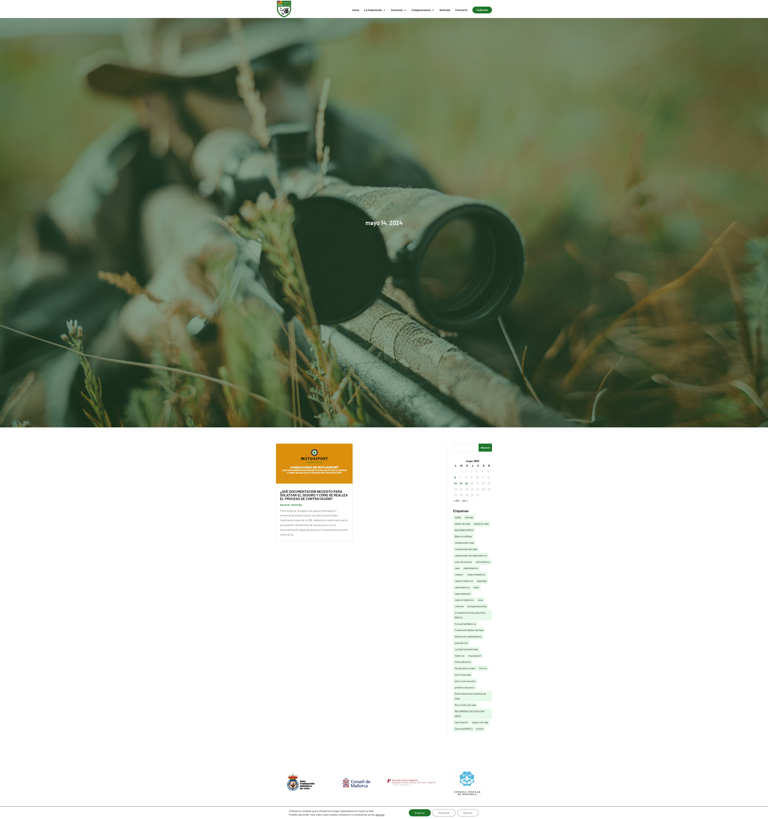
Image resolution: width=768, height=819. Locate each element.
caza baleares (470, 568)
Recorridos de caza (465, 704)
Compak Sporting (476, 606)
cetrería (459, 606)
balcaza (469, 517)
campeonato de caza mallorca (471, 555)
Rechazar (444, 812)
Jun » (465, 500)
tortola (479, 728)
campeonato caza (464, 542)
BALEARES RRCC (464, 530)
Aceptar (420, 812)
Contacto (461, 10)
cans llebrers (483, 561)
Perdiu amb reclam (465, 668)
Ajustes (467, 812)
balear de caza (462, 523)
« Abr (456, 500)
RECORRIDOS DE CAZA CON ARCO (469, 713)
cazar (476, 587)
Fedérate (482, 10)
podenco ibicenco (465, 687)
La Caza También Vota (466, 649)
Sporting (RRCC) (463, 728)
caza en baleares (476, 574)
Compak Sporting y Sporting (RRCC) (470, 615)
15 (466, 483)
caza (457, 568)
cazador (459, 574)
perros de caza (463, 674)
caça (480, 599)
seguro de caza (480, 722)
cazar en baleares (464, 599)
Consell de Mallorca (465, 623)
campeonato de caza (466, 549)
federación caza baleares (468, 636)
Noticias (445, 10)
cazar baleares (463, 593)
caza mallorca (462, 587)
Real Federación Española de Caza (470, 696)
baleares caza (481, 523)
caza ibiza (482, 580)
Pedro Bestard (463, 661)
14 (461, 483)
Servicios (397, 10)
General (285, 504)
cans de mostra (463, 561)
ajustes (379, 814)
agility (458, 517)
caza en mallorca (464, 580)
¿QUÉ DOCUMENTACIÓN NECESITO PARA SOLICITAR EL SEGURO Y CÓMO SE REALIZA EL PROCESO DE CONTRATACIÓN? (314, 495)
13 (455, 483)
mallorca (459, 655)
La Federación (373, 10)
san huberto (461, 722)
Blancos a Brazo (463, 536)
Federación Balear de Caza (469, 630)
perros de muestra (465, 681)
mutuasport (474, 655)
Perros (483, 668)
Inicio (355, 10)
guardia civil (461, 642)
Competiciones (421, 10)
